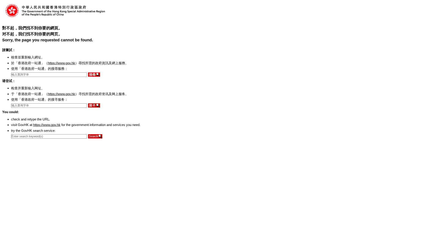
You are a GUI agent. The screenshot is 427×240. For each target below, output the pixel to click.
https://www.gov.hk (61, 63)
